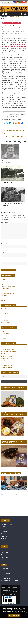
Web (2, 261)
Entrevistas (4, 538)
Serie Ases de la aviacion (7, 349)
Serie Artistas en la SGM (7, 347)
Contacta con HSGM (6, 571)
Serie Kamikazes (5, 360)
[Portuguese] (22, 2)
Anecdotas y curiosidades (7, 524)
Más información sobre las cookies (10, 580)
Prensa (3, 554)
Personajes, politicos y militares (9, 293)
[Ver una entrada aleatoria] (25, 14)
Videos (3, 559)
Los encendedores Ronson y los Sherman (12, 204)
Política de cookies (5, 578)
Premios (3, 575)
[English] (14, 2)
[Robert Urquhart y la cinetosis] (10, 145)
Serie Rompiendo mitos (7, 365)
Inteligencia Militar (6, 291)
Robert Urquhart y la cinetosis (11, 161)
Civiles (2, 331)
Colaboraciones (5, 541)
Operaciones (4, 529)
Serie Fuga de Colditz (6, 356)
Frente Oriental (5, 315)
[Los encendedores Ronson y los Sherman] (13, 188)
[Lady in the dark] (12, 166)
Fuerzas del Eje (5, 336)
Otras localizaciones (6, 320)
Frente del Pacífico (10, 31)
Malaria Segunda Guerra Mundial (16, 33)
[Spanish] (26, 2)
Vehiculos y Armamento (7, 298)
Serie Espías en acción (6, 354)
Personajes (4, 531)
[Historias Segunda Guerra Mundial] (14, 7)
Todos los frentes (5, 322)
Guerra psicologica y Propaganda (9, 286)
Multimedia (4, 536)
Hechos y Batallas (5, 288)
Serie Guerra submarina (7, 358)
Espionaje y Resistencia (7, 284)
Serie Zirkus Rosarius (6, 367)
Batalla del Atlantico (6, 308)
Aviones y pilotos (5, 279)
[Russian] (24, 2)
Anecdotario (19, 16)
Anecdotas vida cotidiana (15, 22)
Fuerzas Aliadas (5, 333)
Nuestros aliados (5, 573)
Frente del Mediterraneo (7, 311)
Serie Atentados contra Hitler (8, 351)
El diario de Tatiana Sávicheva (16, 136)
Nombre (4, 244)
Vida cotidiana (4, 300)
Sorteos (3, 550)
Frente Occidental (5, 313)
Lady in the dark (7, 182)
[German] (18, 2)
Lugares (3, 526)
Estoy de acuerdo (14, 615)
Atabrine (4, 31)
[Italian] (20, 2)
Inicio (12, 16)
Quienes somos (5, 568)
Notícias (3, 533)
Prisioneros (4, 295)
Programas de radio (6, 557)
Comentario (5, 222)
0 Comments (15, 27)
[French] (16, 2)
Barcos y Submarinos (6, 281)
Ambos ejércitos (5, 338)
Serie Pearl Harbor (5, 363)
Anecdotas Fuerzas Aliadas (16, 29)
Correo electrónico (7, 252)
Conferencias (4, 552)
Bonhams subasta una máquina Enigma (13, 132)
